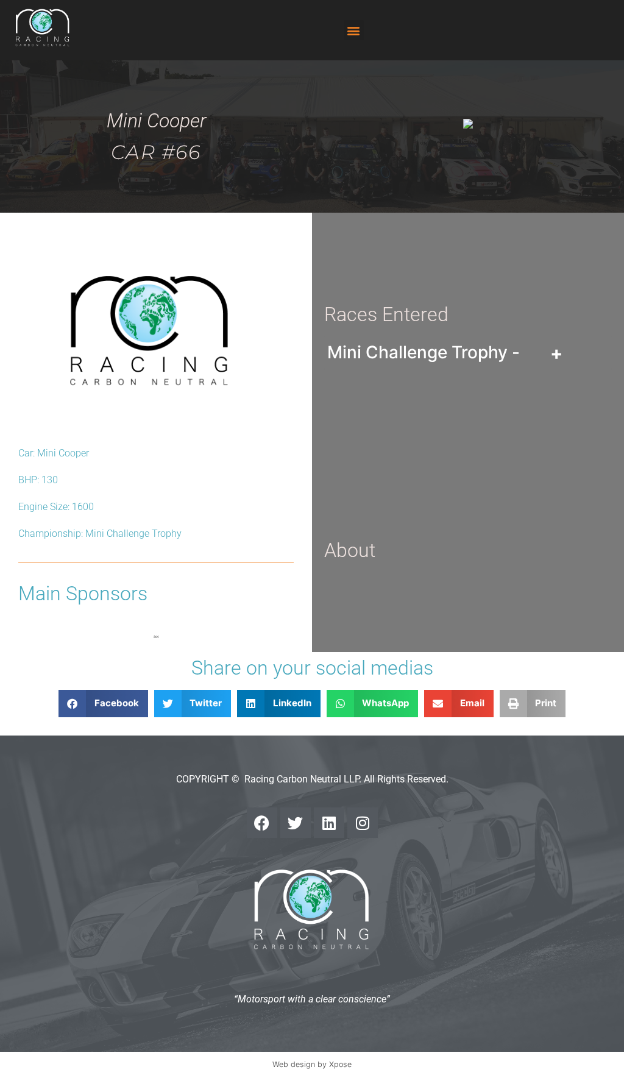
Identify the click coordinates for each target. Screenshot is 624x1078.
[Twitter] (295, 822)
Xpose (340, 1064)
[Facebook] (262, 822)
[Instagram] (362, 822)
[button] (354, 30)
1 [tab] (156, 637)
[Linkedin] (329, 822)
